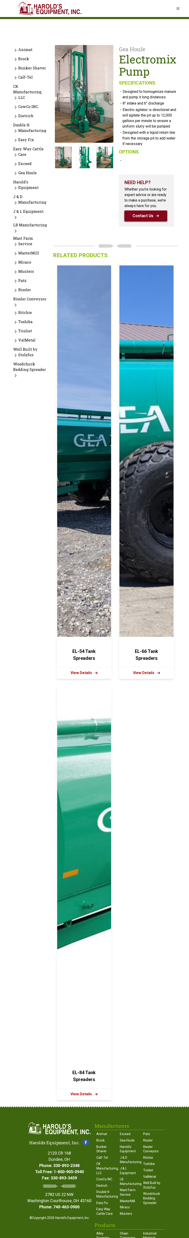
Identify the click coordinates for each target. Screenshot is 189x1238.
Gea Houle (27, 172)
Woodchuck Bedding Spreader (29, 366)
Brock (23, 58)
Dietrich (25, 115)
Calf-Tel (25, 77)
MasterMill (28, 252)
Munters (26, 271)
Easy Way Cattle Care (28, 151)
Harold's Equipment (26, 184)
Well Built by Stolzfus (25, 352)
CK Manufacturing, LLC (27, 92)
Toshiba (25, 321)
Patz (22, 280)
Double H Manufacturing (29, 127)
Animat (25, 49)
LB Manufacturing (30, 224)
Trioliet (25, 330)
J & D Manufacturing (29, 199)
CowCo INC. (28, 106)
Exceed (25, 163)
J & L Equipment (28, 211)
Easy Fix (26, 139)
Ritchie (25, 312)
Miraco (24, 262)
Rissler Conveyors (29, 298)
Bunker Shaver (32, 67)
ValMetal (26, 340)
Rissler (24, 289)
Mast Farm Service (23, 241)
